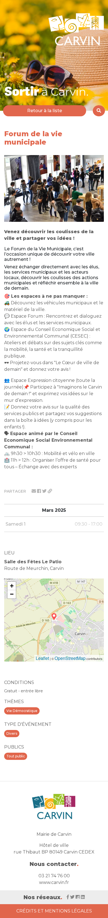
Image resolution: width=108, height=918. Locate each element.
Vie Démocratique (21, 711)
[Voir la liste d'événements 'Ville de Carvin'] (46, 90)
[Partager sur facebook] (39, 491)
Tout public (15, 756)
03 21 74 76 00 (54, 875)
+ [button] (12, 585)
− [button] (12, 594)
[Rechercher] (99, 110)
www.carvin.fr (54, 882)
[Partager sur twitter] (45, 491)
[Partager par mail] (34, 491)
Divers (11, 733)
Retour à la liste (44, 110)
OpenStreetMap (70, 658)
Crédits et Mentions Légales (54, 911)
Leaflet (42, 658)
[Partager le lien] (50, 491)
